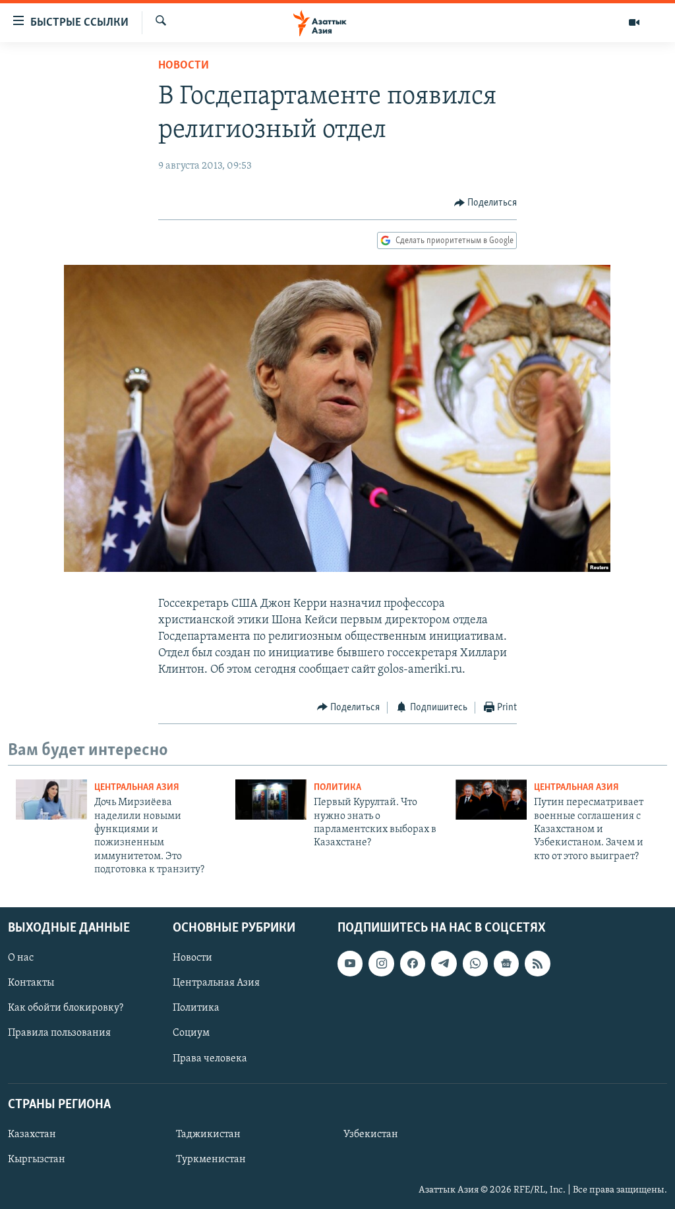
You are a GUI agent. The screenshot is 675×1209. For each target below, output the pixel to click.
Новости (183, 66)
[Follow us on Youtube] (350, 963)
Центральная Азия (136, 788)
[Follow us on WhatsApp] (475, 963)
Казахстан (32, 1134)
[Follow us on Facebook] (412, 963)
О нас (21, 958)
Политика (337, 788)
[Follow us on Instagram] (381, 963)
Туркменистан (211, 1159)
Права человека (210, 1058)
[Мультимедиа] (634, 22)
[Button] (485, 202)
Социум (191, 1033)
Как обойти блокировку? (65, 1008)
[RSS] (537, 963)
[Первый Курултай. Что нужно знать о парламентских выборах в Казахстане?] (271, 799)
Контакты (31, 983)
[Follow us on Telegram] (443, 963)
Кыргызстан (36, 1159)
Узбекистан (370, 1134)
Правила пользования (59, 1033)
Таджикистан (208, 1134)
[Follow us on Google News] (506, 963)
